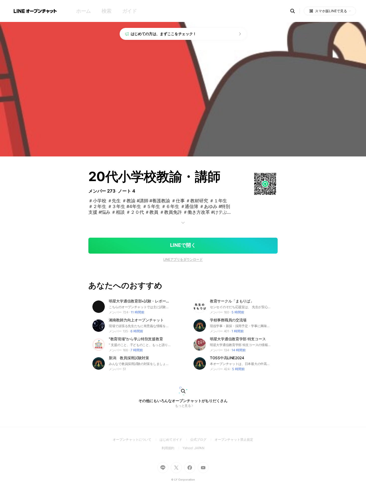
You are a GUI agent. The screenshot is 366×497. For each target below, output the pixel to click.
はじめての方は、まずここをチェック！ (164, 33)
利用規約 (172, 448)
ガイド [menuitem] (129, 11)
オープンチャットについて (136, 439)
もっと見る (183, 406)
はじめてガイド (175, 439)
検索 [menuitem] (106, 11)
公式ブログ (202, 439)
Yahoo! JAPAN (193, 448)
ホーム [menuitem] (83, 11)
